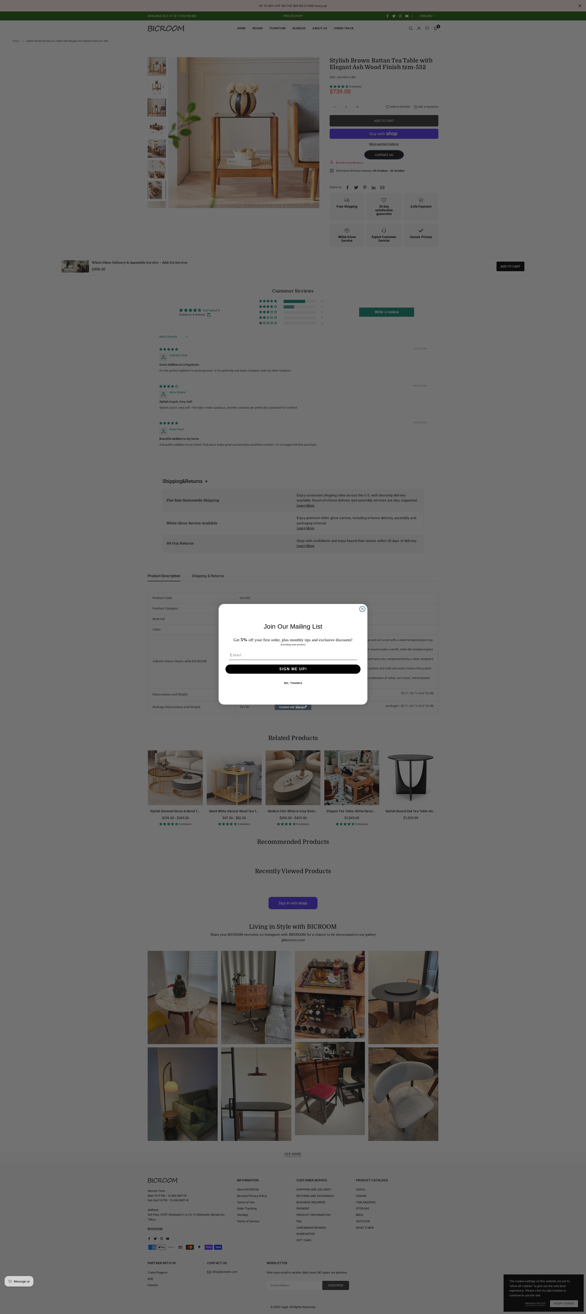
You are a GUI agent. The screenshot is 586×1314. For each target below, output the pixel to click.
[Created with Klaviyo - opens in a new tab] (293, 707)
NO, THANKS (293, 683)
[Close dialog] (362, 609)
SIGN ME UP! (293, 669)
